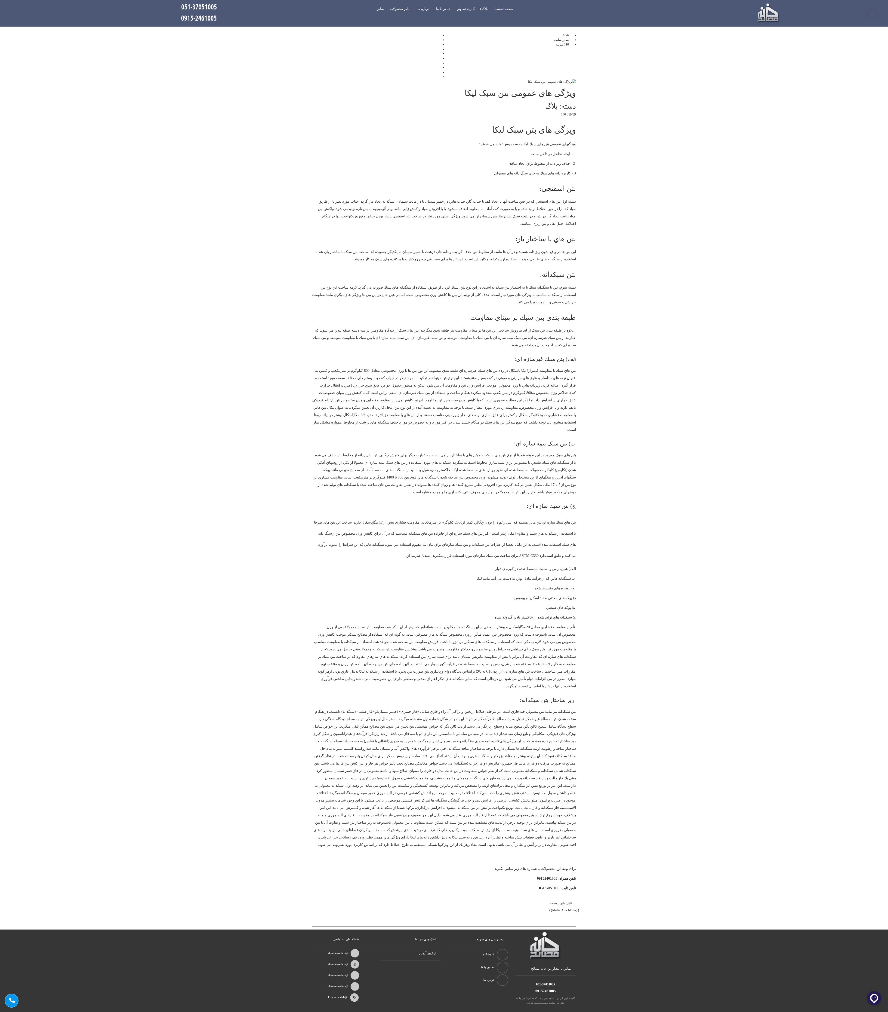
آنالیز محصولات (400, 9)
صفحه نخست (504, 9)
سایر (380, 9)
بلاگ (485, 9)
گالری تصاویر (466, 9)
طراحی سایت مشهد (552, 1002)
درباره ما (423, 9)
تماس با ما (443, 9)
